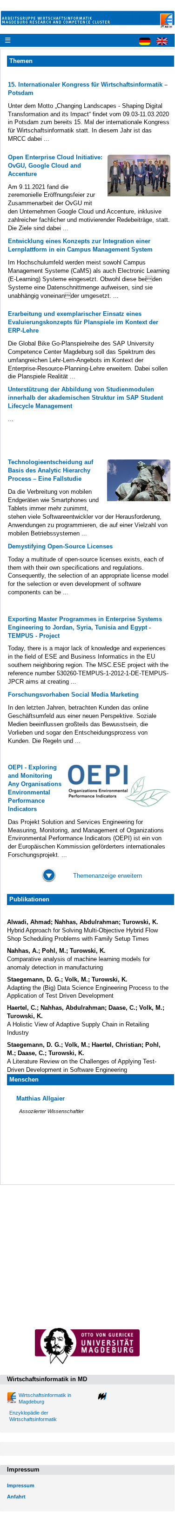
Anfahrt (16, 1496)
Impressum (20, 1485)
